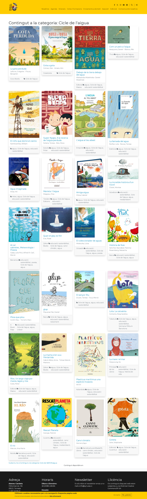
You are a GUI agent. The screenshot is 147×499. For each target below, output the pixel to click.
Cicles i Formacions (74, 9)
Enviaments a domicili (91, 9)
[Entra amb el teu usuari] (136, 5)
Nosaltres (45, 9)
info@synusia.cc (86, 486)
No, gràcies (126, 495)
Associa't (105, 9)
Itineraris (62, 9)
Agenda (54, 9)
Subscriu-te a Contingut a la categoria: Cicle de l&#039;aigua (33, 463)
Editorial (113, 9)
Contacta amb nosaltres (128, 9)
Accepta (117, 495)
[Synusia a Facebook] (114, 5)
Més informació (55, 496)
